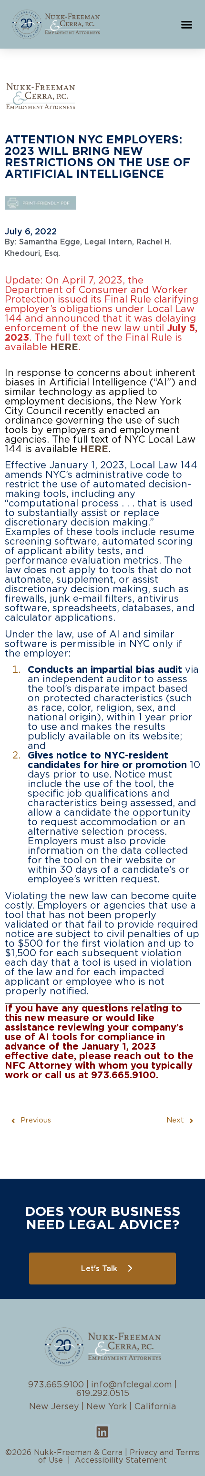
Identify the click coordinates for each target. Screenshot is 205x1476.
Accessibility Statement (121, 1460)
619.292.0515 (102, 1393)
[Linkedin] (102, 1431)
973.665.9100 (56, 1385)
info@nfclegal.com (131, 1385)
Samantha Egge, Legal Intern (75, 242)
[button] (187, 24)
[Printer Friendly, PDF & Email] (40, 203)
